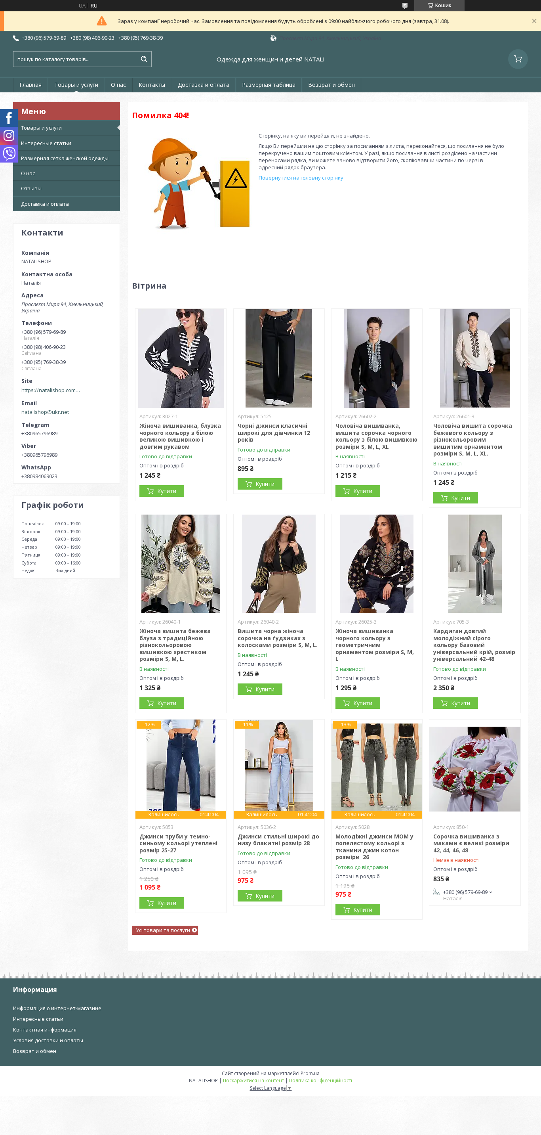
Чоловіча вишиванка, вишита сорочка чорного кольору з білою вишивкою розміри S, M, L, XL (376, 436)
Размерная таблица (268, 84)
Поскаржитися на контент (253, 1080)
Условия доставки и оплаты (48, 1040)
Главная (30, 84)
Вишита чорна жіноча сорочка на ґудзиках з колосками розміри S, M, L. (278, 638)
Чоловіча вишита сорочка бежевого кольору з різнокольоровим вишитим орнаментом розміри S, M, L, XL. (472, 439)
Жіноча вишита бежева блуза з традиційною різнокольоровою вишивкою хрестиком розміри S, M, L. (175, 644)
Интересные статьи (46, 143)
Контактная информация (44, 1029)
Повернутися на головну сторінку (301, 177)
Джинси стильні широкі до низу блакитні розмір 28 (278, 840)
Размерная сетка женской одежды (65, 158)
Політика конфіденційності (320, 1080)
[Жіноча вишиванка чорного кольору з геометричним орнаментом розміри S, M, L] (376, 563)
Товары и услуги (76, 84)
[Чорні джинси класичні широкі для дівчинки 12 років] (279, 358)
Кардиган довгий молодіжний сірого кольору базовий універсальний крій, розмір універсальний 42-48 (474, 644)
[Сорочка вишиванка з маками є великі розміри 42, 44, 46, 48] (474, 769)
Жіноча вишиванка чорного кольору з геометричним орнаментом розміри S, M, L (374, 644)
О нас (118, 84)
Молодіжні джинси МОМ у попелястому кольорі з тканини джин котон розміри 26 (374, 847)
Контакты (152, 84)
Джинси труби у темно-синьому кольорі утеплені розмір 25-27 (178, 843)
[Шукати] (144, 59)
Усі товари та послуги (163, 930)
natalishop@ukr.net (45, 412)
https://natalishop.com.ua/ (51, 390)
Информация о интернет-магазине (57, 1008)
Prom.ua (310, 1073)
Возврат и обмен (331, 84)
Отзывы (31, 188)
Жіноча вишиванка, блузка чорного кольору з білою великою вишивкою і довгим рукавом (180, 436)
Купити (166, 491)
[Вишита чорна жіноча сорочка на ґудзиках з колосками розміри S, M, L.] (279, 563)
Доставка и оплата (203, 84)
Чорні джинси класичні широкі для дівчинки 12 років (274, 432)
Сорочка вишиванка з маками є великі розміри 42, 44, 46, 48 (471, 843)
